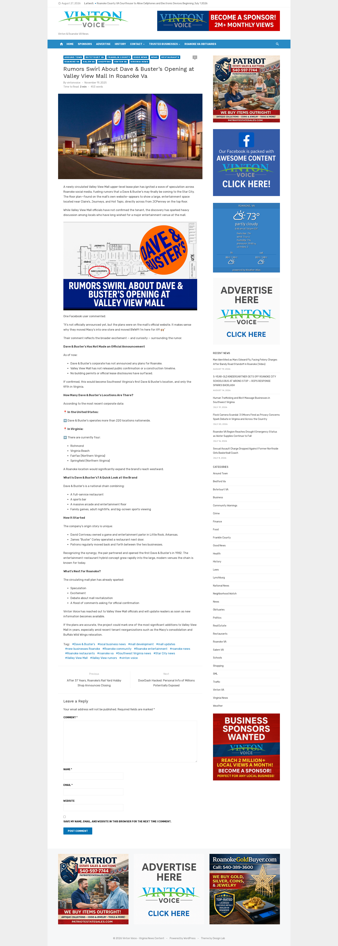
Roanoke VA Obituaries (200, 44)
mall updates (166, 644)
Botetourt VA (95, 57)
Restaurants (170, 57)
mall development (142, 644)
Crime (216, 513)
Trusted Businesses (163, 44)
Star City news (165, 653)
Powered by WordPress (183, 938)
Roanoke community (118, 648)
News (154, 57)
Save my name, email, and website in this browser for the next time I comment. (117, 821)
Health (217, 553)
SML (215, 673)
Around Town (73, 57)
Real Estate (219, 625)
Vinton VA (120, 61)
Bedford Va (219, 481)
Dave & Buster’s (84, 644)
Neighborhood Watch (225, 593)
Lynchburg (219, 577)
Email (68, 785)
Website (69, 800)
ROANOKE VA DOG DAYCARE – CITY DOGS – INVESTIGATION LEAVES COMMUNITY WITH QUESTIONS (151, 3)
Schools (217, 657)
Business (218, 497)
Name (67, 769)
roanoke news (181, 648)
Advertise (103, 44)
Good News (140, 57)
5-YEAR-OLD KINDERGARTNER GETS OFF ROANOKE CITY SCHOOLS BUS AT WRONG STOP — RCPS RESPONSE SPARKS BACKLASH (244, 381)
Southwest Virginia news (134, 653)
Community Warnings (225, 505)
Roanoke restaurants (81, 653)
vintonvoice (73, 82)
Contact (136, 44)
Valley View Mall (77, 658)
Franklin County (119, 57)
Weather (218, 705)
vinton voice (129, 658)
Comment (70, 717)
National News (221, 585)
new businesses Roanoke (83, 648)
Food (216, 529)
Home (70, 44)
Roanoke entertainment (151, 648)
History (120, 44)
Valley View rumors (104, 658)
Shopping (104, 61)
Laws (216, 569)
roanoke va (106, 653)
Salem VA (89, 61)
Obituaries (219, 609)
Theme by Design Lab (213, 938)
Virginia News (139, 61)
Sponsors (85, 44)
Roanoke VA (71, 61)
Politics (217, 617)
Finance (217, 521)
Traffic (216, 681)
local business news (112, 644)
